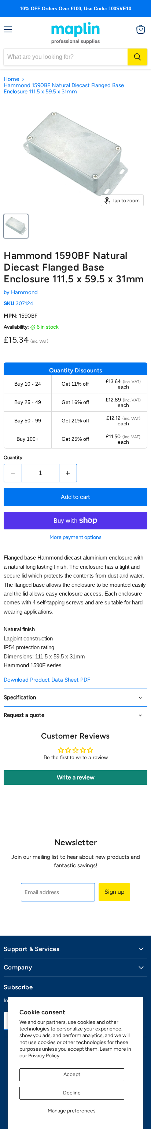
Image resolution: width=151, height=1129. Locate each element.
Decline (72, 1093)
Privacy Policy (43, 1056)
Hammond (24, 292)
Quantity (13, 457)
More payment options (75, 537)
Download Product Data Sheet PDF (47, 679)
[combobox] (66, 57)
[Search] (137, 57)
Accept (71, 1074)
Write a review (76, 777)
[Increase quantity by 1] (68, 473)
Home (11, 79)
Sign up (114, 891)
